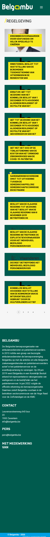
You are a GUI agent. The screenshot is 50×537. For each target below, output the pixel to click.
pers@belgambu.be (11, 435)
